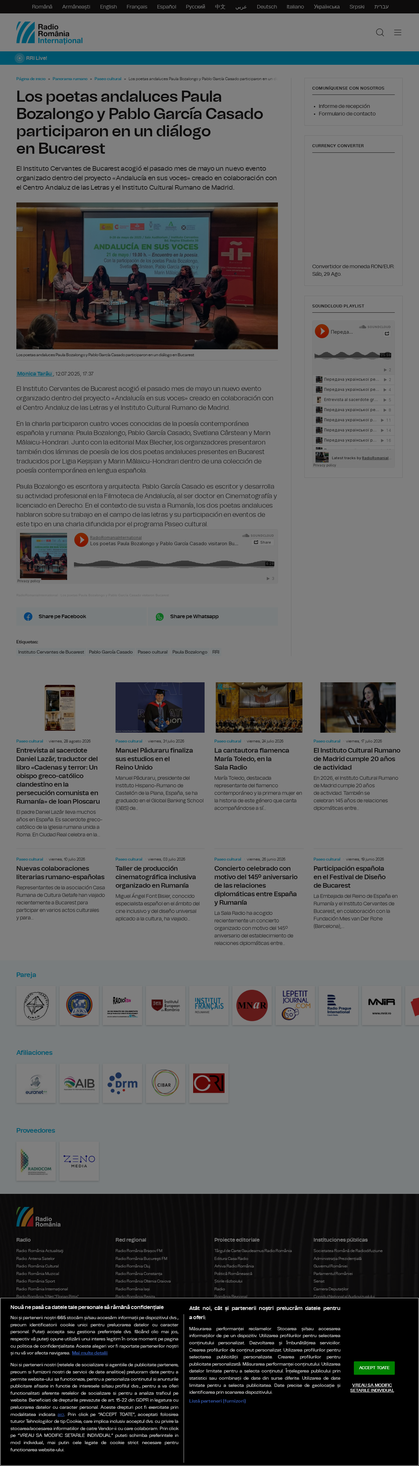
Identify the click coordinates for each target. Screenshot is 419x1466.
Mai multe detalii (90, 1353)
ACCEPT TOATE (374, 1368)
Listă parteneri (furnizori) (217, 1401)
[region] (209, 1382)
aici (61, 1415)
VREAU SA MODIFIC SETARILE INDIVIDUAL (372, 1388)
